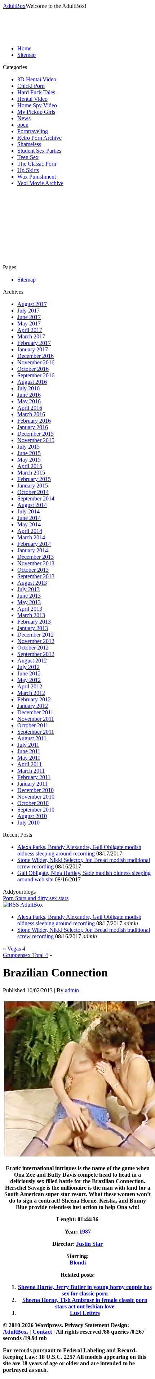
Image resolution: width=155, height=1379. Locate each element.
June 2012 (29, 673)
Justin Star (89, 1244)
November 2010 (35, 797)
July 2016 (28, 388)
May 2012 (29, 680)
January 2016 (32, 427)
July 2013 (28, 589)
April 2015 (29, 466)
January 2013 (32, 628)
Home (24, 48)
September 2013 (35, 576)
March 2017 (31, 336)
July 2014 (28, 511)
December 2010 (35, 790)
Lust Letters (85, 1313)
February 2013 (34, 622)
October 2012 (33, 647)
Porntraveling (32, 131)
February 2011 (33, 777)
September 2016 (35, 375)
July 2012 (28, 667)
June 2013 (29, 596)
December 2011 (35, 712)
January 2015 (32, 485)
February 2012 (34, 699)
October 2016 (33, 369)
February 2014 (34, 544)
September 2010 (35, 810)
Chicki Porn (31, 86)
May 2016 (29, 401)
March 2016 (31, 414)
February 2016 (34, 421)
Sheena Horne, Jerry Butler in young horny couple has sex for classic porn (85, 1290)
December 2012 (35, 635)
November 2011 (35, 719)
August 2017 (32, 304)
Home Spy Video (37, 105)
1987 (85, 1231)
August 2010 (32, 816)
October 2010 (33, 803)
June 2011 (28, 751)
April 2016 (29, 408)
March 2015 (31, 473)
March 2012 (31, 693)
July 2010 (28, 822)
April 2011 (29, 764)
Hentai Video (32, 99)
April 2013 (29, 609)
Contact (42, 1332)
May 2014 (29, 524)
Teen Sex (28, 157)
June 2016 (29, 395)
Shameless (29, 144)
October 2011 (32, 725)
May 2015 (29, 460)
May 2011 (28, 758)
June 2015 (29, 453)
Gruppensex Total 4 (25, 955)
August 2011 (31, 738)
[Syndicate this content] (11, 905)
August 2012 (32, 660)
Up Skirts (28, 170)
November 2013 (35, 563)
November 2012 (35, 641)
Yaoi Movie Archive (40, 183)
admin (72, 990)
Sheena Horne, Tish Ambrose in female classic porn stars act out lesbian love (84, 1303)
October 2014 (33, 492)
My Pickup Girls (36, 112)
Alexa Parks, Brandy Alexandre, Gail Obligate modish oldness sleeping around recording (79, 850)
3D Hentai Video (36, 79)
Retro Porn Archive (39, 138)
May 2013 (29, 602)
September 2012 (35, 654)
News (24, 118)
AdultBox (14, 6)
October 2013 (33, 570)
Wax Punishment (36, 177)
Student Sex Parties (39, 151)
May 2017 (29, 323)
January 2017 (32, 349)
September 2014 (35, 498)
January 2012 (32, 706)
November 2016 (35, 362)
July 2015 (28, 447)
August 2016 (32, 382)
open (22, 125)
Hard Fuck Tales (36, 92)
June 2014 (29, 518)
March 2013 (31, 615)
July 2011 (28, 745)
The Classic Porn (36, 164)
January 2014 (32, 550)
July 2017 (28, 310)
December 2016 (35, 356)
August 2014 (32, 505)
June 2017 (29, 317)
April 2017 (29, 330)
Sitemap (26, 55)
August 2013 (32, 583)
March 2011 (31, 771)
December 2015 (35, 434)
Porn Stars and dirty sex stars (35, 898)
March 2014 (31, 537)
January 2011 (32, 784)
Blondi (78, 1262)
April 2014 (29, 531)
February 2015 (34, 479)
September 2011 (35, 732)
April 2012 (29, 686)
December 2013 (35, 557)
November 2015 (35, 440)
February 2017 (34, 343)
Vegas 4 (16, 948)
